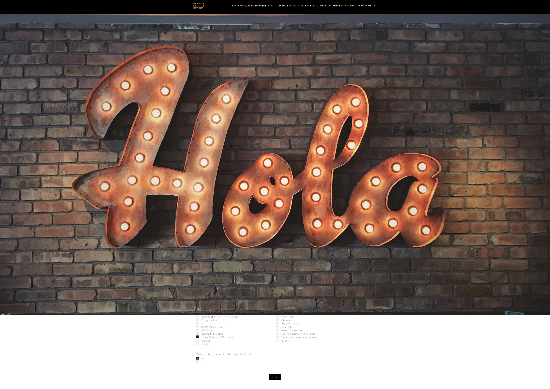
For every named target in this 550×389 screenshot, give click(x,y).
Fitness (285, 340)
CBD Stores (207, 330)
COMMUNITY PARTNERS (329, 5)
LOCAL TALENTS (302, 5)
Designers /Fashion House (215, 320)
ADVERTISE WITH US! (359, 5)
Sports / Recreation (211, 326)
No (202, 358)
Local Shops (287, 316)
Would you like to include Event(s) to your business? (223, 354)
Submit (275, 377)
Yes (202, 362)
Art (203, 323)
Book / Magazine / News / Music (298, 333)
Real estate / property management (299, 337)
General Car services (292, 330)
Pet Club (206, 340)
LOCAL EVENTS (279, 5)
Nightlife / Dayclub (290, 323)
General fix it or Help (212, 333)
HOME (235, 5)
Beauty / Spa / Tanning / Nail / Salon (220, 316)
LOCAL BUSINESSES (254, 5)
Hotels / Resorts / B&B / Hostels (218, 337)
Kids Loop (286, 326)
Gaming (205, 344)
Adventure (286, 320)
